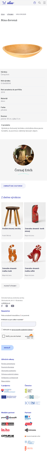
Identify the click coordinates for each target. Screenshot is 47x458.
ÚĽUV (3, 14)
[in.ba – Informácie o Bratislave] (11, 430)
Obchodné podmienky (8, 370)
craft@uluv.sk (5, 303)
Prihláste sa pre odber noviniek (12, 319)
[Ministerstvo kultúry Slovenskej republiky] (11, 391)
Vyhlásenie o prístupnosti (9, 377)
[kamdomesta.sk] (11, 424)
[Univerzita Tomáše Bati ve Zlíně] (35, 436)
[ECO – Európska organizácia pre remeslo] (35, 397)
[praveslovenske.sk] (11, 418)
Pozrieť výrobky (10, 286)
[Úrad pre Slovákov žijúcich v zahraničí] (35, 442)
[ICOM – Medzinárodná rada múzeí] (35, 403)
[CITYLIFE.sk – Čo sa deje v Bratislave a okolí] (11, 436)
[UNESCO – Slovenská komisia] (35, 418)
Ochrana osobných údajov (9, 374)
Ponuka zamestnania (8, 363)
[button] (44, 3)
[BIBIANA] (35, 430)
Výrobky (10, 14)
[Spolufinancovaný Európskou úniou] (11, 397)
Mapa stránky (5, 381)
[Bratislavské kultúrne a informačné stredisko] (35, 448)
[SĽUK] (35, 424)
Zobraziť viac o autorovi (12, 186)
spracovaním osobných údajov (22, 329)
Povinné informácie (7, 367)
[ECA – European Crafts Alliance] (35, 391)
